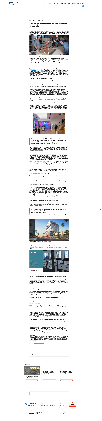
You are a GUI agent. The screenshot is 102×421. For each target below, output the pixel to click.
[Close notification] (100, 413)
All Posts (26, 13)
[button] (72, 13)
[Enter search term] (83, 6)
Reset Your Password (64, 368)
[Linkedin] (100, 211)
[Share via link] (37, 354)
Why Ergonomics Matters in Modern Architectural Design (32, 377)
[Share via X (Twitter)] (32, 354)
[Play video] (49, 261)
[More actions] (68, 20)
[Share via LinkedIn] (35, 354)
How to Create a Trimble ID (49, 368)
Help (36, 13)
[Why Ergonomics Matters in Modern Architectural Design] (32, 370)
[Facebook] (100, 209)
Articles (31, 13)
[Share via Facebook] (29, 354)
